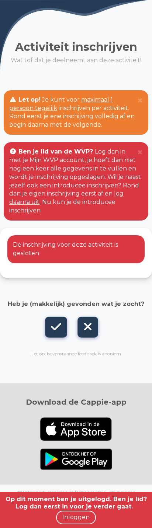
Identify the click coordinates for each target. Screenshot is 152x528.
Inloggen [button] (76, 517)
